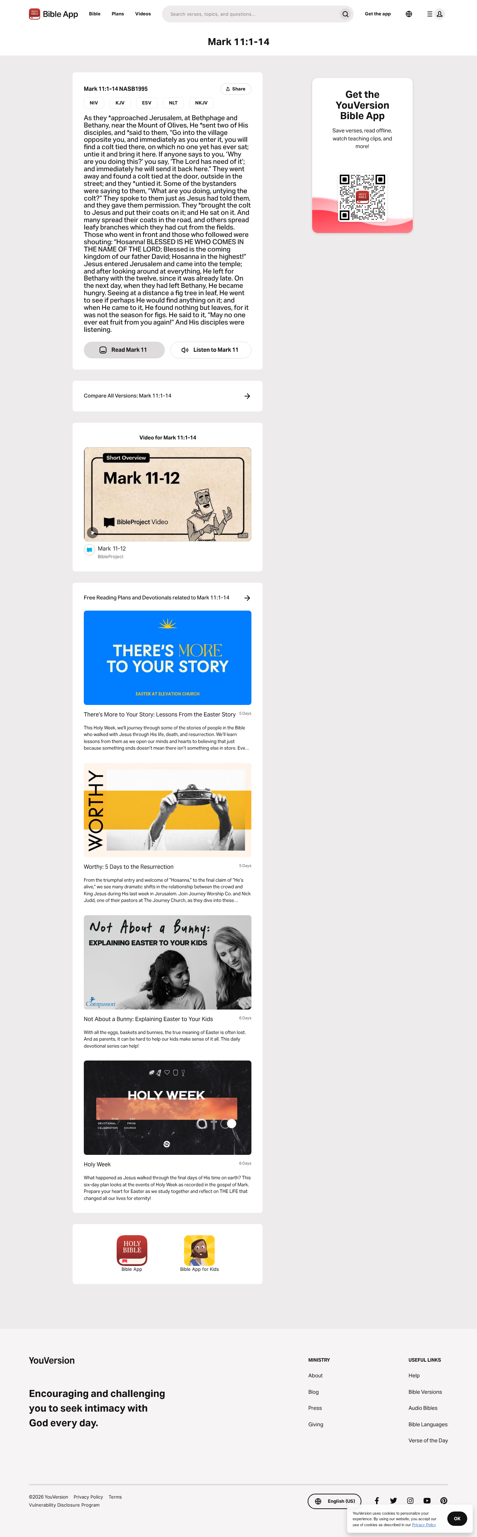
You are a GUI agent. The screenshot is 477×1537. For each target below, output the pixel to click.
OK (457, 1518)
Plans (118, 13)
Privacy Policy (88, 1497)
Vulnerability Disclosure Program (64, 1505)
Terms (115, 1497)
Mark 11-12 (119, 548)
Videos (143, 13)
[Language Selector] (409, 14)
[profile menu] (434, 14)
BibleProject (111, 556)
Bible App (132, 1269)
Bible (95, 13)
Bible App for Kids (199, 1269)
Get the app (378, 13)
